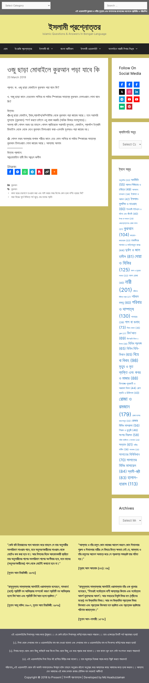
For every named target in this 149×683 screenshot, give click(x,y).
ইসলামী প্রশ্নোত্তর (75, 27)
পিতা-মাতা (133, 327)
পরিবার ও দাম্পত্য (130, 309)
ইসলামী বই (44, 48)
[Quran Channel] (137, 99)
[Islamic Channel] (129, 99)
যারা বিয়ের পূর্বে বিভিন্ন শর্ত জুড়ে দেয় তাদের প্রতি (31, 196)
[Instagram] (129, 92)
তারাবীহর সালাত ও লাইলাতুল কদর (129, 245)
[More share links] (54, 172)
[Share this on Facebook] (10, 172)
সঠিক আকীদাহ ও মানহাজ (129, 440)
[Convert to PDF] (40, 172)
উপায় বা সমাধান (126, 218)
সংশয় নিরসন (129, 435)
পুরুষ (122, 333)
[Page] (129, 84)
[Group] (137, 84)
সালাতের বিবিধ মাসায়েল (128, 466)
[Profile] (122, 84)
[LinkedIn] (137, 92)
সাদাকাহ (134, 449)
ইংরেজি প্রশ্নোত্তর (23, 48)
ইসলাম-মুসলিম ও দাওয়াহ (129, 204)
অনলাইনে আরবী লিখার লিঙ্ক (121, 48)
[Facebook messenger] (18, 172)
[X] (122, 92)
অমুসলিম (124, 180)
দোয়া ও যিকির (130, 262)
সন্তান (126, 444)
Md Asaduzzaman (113, 677)
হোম (5, 48)
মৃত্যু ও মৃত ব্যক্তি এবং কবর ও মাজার (130, 372)
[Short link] (47, 172)
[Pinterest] (129, 107)
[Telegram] (32, 172)
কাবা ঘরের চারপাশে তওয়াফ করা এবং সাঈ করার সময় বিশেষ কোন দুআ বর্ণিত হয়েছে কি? (47, 193)
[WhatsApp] (25, 172)
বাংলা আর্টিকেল (67, 48)
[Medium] (122, 107)
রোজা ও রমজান (125, 406)
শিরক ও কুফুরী (128, 430)
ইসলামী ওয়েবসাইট (89, 48)
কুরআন (14, 185)
